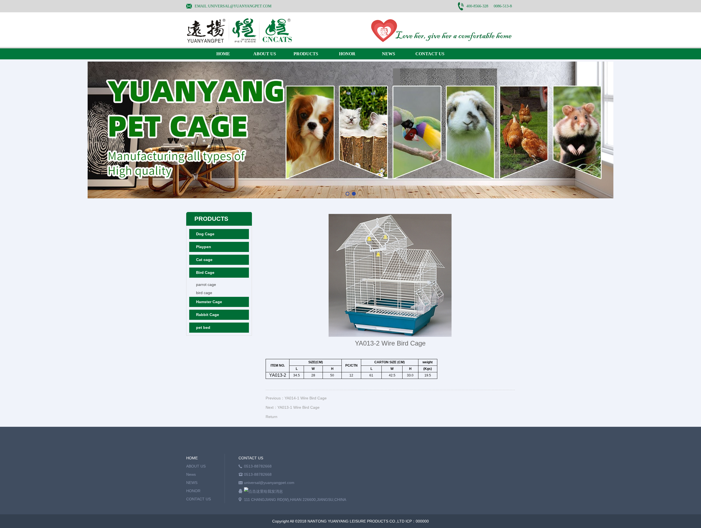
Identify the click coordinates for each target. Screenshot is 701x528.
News (191, 474)
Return (271, 416)
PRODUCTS (306, 53)
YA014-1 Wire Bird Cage (306, 398)
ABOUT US (264, 53)
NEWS (388, 53)
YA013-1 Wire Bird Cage (298, 407)
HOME (223, 53)
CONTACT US (429, 53)
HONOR (347, 53)
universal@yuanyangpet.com (269, 482)
